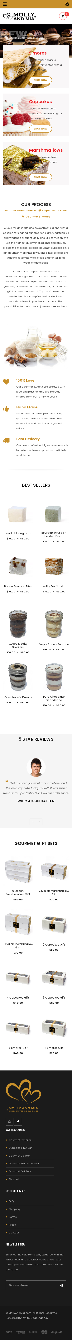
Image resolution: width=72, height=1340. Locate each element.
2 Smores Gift (54, 1048)
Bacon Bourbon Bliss (18, 586)
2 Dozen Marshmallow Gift (54, 892)
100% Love (25, 380)
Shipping (14, 1209)
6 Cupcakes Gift (54, 998)
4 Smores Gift (18, 1048)
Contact (14, 1232)
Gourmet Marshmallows (24, 1163)
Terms (13, 1217)
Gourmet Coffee (19, 1156)
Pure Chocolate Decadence (54, 698)
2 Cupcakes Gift (54, 945)
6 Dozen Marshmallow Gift (18, 892)
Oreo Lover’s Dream (18, 697)
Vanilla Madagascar (18, 533)
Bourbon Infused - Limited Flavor (53, 534)
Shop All (14, 1179)
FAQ (11, 1201)
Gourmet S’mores (20, 1140)
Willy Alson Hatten (36, 800)
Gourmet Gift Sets (20, 1171)
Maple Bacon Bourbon (54, 644)
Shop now (40, 80)
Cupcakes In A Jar (20, 1148)
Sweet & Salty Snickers (17, 645)
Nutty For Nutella (54, 586)
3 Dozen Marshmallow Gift (18, 945)
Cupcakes (40, 102)
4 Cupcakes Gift (18, 998)
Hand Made (26, 407)
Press (12, 1225)
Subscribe (61, 1285)
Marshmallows (46, 150)
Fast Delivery (28, 439)
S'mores (38, 53)
